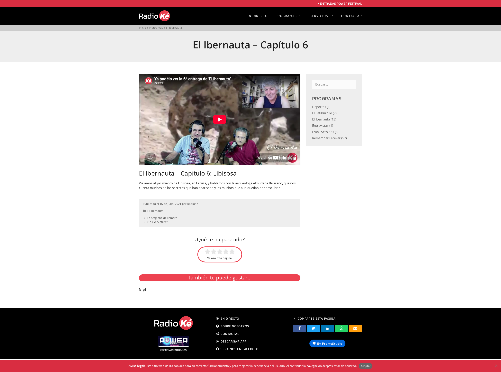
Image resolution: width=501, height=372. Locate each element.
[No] (496, 366)
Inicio (142, 27)
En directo (257, 15)
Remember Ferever (326, 138)
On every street (157, 222)
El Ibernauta (174, 27)
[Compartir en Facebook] (299, 328)
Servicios (319, 15)
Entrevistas (320, 125)
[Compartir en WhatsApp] (341, 328)
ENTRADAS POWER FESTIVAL (341, 3)
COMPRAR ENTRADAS (173, 350)
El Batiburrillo (322, 113)
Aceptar (366, 366)
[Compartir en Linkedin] (327, 328)
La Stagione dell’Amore (162, 218)
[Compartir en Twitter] (313, 328)
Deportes (319, 107)
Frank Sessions (323, 132)
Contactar (351, 15)
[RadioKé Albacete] (154, 15)
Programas (286, 15)
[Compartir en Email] (355, 328)
